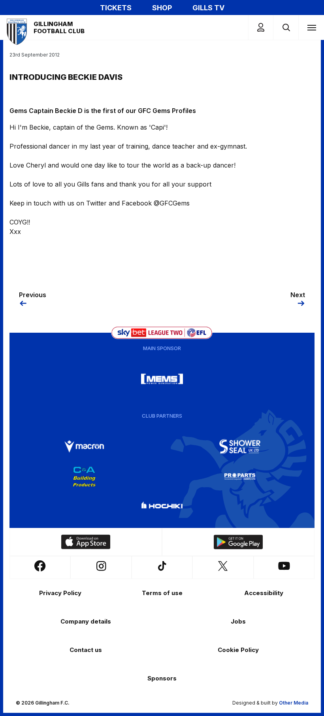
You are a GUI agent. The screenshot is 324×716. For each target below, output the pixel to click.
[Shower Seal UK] (239, 446)
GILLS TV (208, 8)
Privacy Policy (60, 593)
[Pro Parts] (239, 476)
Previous (32, 295)
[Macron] (84, 446)
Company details (85, 621)
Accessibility (263, 593)
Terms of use (162, 593)
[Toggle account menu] (261, 27)
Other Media (293, 703)
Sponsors (162, 678)
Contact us (86, 650)
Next (297, 295)
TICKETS (116, 8)
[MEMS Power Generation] (162, 379)
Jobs (238, 621)
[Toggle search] (285, 27)
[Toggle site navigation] (311, 27)
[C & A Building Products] (84, 476)
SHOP (162, 8)
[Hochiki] (162, 506)
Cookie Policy (238, 650)
